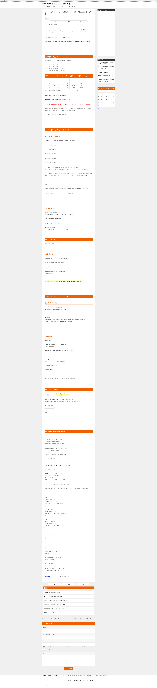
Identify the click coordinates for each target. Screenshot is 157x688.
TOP (44, 6)
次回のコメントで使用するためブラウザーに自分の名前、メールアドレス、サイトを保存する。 (65, 646)
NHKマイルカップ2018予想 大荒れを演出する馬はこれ (53, 596)
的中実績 (49, 6)
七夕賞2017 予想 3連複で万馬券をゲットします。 (52, 618)
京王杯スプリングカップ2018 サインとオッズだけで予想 (54, 608)
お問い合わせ (55, 6)
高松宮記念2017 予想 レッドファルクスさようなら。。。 (54, 612)
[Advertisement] (106, 33)
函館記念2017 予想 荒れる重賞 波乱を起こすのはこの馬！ (54, 604)
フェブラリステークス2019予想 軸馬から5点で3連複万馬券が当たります (56, 600)
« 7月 (99, 108)
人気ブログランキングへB (83, 41)
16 (113, 96)
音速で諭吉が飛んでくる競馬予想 (56, 4)
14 (108, 96)
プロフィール (63, 6)
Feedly (73, 6)
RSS (69, 6)
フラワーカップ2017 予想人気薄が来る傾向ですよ (52, 592)
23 (113, 99)
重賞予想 (46, 18)
